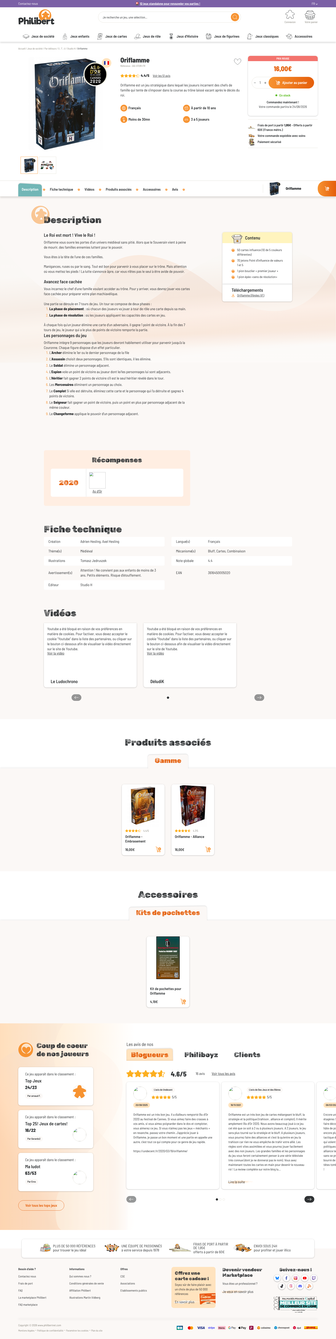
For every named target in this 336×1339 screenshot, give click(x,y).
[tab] (168, 761)
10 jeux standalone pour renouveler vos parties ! (170, 3)
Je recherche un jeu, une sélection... (125, 17)
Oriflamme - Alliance (189, 837)
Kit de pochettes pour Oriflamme (165, 991)
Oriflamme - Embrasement (135, 839)
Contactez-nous (28, 3)
